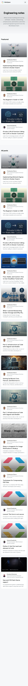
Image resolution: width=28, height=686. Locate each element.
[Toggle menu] (25, 2)
